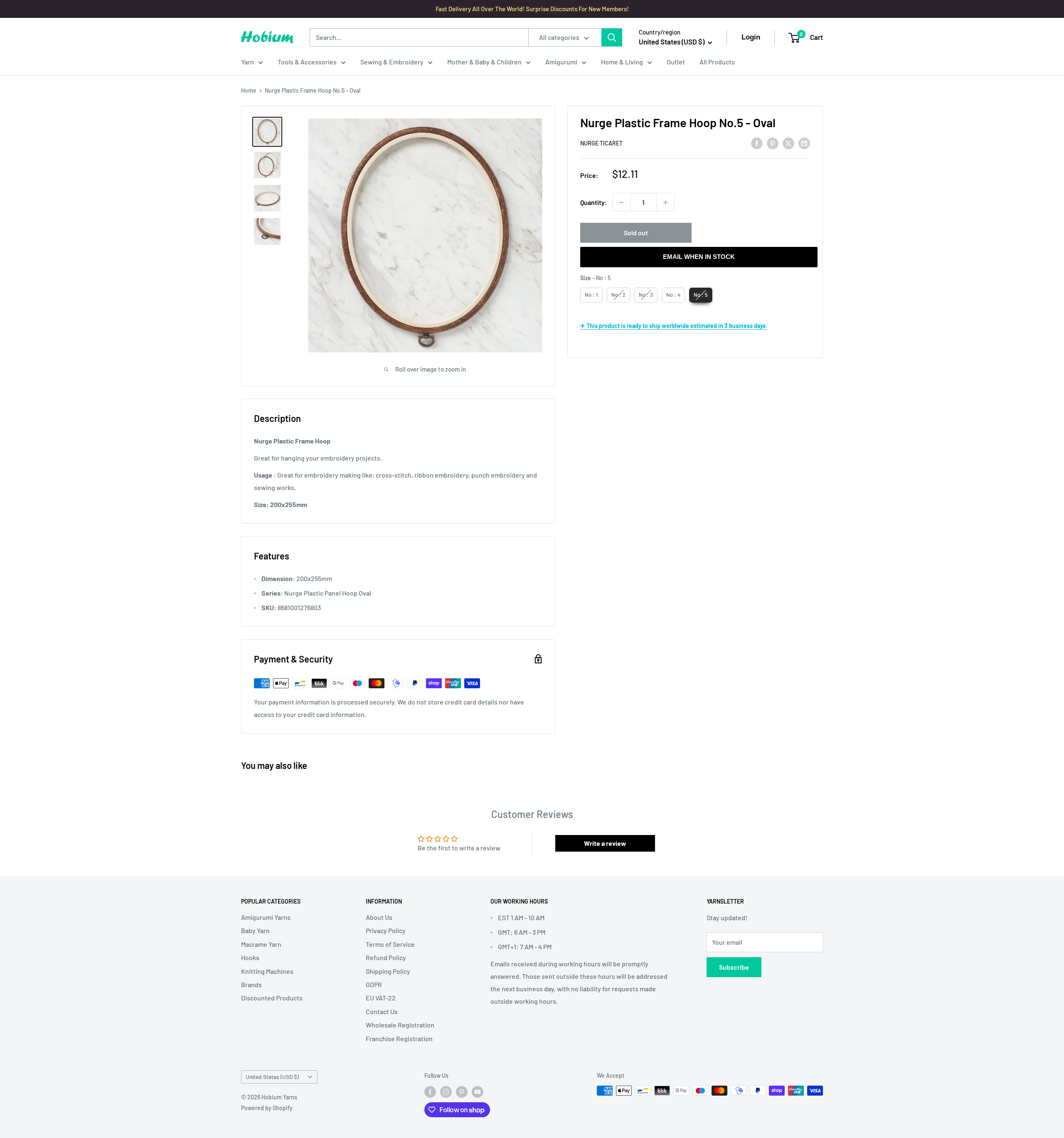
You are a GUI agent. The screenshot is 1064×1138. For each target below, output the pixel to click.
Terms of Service (390, 944)
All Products (717, 62)
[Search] (611, 37)
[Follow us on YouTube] (477, 1091)
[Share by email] (804, 142)
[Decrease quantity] (621, 202)
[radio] (591, 295)
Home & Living (622, 62)
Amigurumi (561, 62)
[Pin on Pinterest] (772, 142)
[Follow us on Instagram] (446, 1091)
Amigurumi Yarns (266, 917)
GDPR (374, 984)
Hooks (250, 957)
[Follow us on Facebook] (430, 1091)
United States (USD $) (272, 1076)
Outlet (676, 62)
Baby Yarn (255, 930)
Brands (251, 984)
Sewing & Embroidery (392, 62)
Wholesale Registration (400, 1025)
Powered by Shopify (267, 1107)
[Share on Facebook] (757, 142)
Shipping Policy (388, 971)
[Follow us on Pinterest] (462, 1091)
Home (248, 90)
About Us (379, 917)
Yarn (247, 62)
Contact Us (382, 1011)
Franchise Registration (399, 1038)
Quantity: (593, 202)
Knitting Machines (267, 971)
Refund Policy (386, 957)
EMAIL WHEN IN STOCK (699, 257)
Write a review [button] (605, 843)
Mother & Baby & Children (484, 62)
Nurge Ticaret (601, 143)
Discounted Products (272, 998)
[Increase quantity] (665, 202)
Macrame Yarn (261, 944)
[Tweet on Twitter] (788, 142)
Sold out (636, 233)
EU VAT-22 (381, 998)
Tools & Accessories (307, 62)
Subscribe (734, 967)
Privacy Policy (386, 930)
